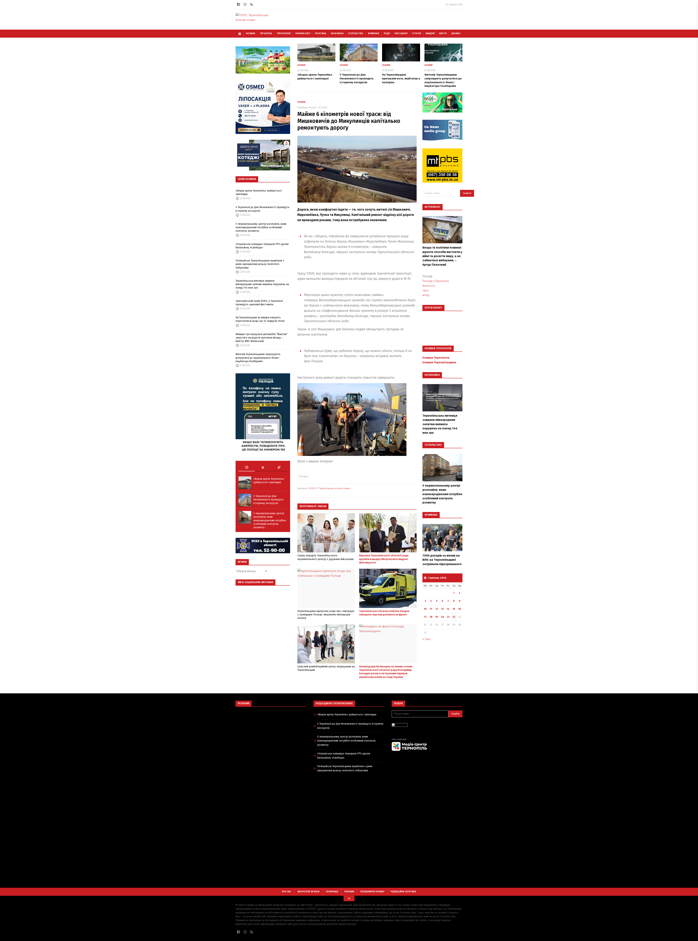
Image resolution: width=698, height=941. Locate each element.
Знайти (467, 193)
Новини (250, 33)
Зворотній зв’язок (308, 891)
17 (425, 616)
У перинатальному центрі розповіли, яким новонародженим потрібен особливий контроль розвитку (261, 227)
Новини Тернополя (435, 357)
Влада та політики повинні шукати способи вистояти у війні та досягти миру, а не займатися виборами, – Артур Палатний (442, 256)
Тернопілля (284, 33)
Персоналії (401, 33)
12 (437, 608)
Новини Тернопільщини (439, 362)
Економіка (337, 33)
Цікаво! (455, 33)
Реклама (349, 891)
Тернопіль (266, 33)
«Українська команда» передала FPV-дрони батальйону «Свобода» (262, 246)
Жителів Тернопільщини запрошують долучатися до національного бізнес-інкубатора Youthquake (258, 358)
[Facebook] (238, 4)
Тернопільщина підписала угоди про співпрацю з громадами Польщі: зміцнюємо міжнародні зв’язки (325, 615)
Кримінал (373, 33)
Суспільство (355, 33)
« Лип (426, 639)
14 (448, 608)
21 (448, 616)
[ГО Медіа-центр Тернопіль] (427, 744)
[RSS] (251, 4)
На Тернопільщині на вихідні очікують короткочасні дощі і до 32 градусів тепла (260, 319)
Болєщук (303, 476)
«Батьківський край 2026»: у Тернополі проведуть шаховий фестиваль (259, 302)
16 (459, 608)
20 (442, 616)
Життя (443, 33)
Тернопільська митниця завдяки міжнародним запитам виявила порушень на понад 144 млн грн (262, 284)
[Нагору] (349, 898)
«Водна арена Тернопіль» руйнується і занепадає (259, 192)
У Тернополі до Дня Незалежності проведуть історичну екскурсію (262, 209)
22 (453, 616)
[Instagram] (245, 4)
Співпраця (332, 891)
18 (431, 616)
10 (425, 608)
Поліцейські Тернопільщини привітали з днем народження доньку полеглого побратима (260, 264)
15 (454, 608)
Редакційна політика (403, 891)
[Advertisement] (271, 735)
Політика (320, 33)
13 (442, 608)
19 (436, 616)
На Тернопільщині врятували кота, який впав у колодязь (401, 78)
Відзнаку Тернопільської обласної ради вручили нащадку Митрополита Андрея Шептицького (383, 559)
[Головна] (240, 34)
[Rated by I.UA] (427, 726)
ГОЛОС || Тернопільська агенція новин (329, 488)
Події (387, 33)
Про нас (286, 891)
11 (431, 608)
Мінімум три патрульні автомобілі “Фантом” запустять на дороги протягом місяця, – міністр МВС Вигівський (262, 338)
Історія (416, 33)
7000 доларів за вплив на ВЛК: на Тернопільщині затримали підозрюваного (442, 560)
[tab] (246, 467)
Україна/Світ (303, 33)
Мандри (430, 33)
